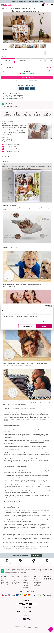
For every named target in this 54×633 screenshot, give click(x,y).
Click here (14, 106)
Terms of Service (29, 626)
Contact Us (36, 580)
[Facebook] (44, 578)
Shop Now (36, 555)
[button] (27, 67)
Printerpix (24, 626)
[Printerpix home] (7, 5)
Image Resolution (16, 582)
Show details (46, 321)
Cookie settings (26, 326)
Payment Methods (5, 579)
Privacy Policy (36, 584)
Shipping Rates (4, 582)
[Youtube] (52, 578)
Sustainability (26, 587)
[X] (50, 578)
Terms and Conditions (25, 584)
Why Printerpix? (26, 579)
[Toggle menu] (2, 5)
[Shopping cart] (51, 5)
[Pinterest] (48, 578)
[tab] (11, 46)
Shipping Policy (4, 580)
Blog (13, 579)
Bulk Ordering (4, 584)
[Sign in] (48, 5)
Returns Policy (36, 585)
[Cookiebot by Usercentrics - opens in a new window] (46, 306)
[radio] (8, 53)
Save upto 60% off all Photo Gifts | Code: (27, 1)
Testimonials (25, 582)
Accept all (44, 326)
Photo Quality (15, 580)
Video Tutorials (15, 584)
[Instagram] (46, 578)
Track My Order (37, 582)
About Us (25, 580)
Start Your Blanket (27, 77)
